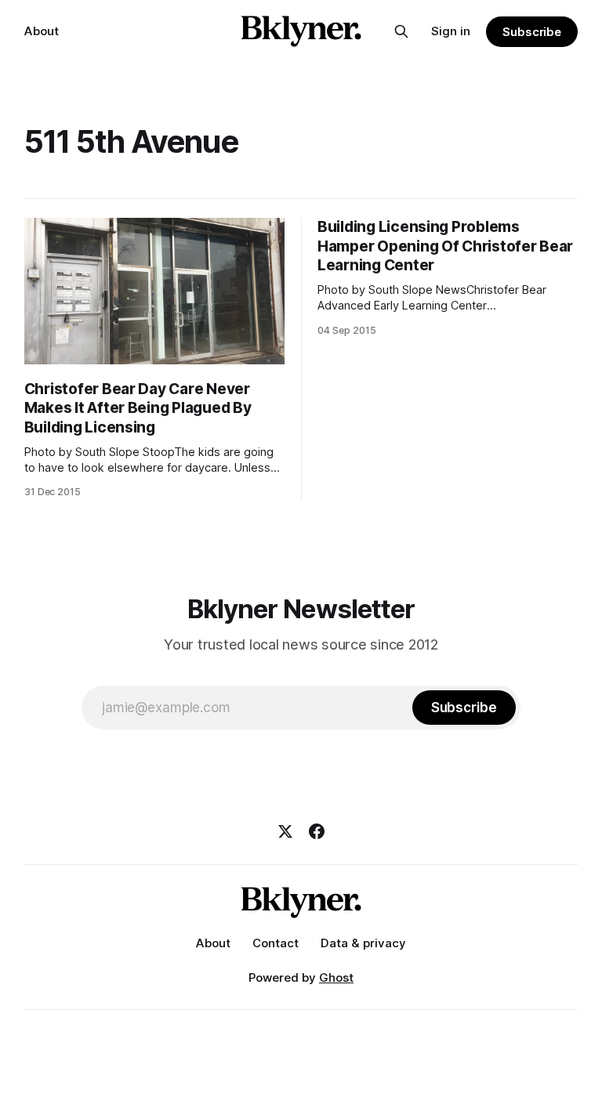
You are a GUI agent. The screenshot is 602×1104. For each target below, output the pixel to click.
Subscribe (531, 31)
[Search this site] (401, 31)
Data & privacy (363, 943)
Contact (275, 943)
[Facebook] (317, 831)
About (41, 31)
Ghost (336, 977)
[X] (285, 831)
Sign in (450, 31)
